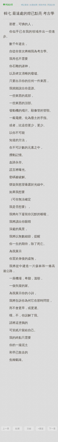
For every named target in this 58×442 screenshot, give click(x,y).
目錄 (29, 428)
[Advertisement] (29, 394)
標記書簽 (24, 5)
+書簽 (40, 428)
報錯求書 (42, 5)
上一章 (6, 428)
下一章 (52, 428)
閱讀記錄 (51, 5)
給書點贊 (33, 5)
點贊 (17, 428)
